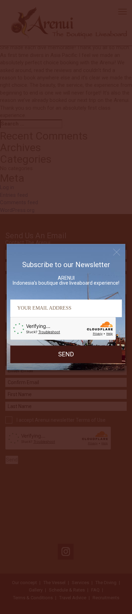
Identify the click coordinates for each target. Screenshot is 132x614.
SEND (66, 354)
